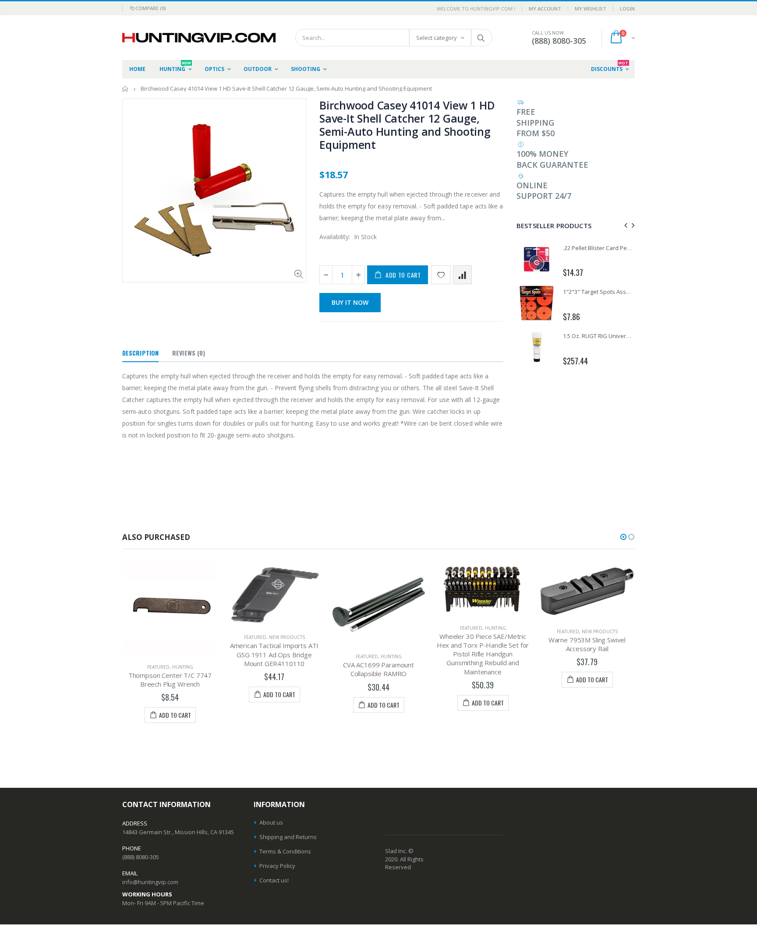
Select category (436, 38)
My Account (545, 8)
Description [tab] (140, 352)
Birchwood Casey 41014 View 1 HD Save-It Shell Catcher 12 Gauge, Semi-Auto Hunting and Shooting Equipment (407, 125)
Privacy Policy (277, 866)
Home (125, 89)
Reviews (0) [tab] (188, 352)
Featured (158, 667)
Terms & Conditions (285, 851)
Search (481, 37)
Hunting (182, 667)
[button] (623, 537)
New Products (287, 637)
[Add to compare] (462, 274)
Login (627, 8)
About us (271, 822)
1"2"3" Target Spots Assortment (605, 292)
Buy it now (350, 302)
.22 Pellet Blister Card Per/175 (601, 248)
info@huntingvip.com (150, 882)
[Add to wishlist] (441, 274)
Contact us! (274, 880)
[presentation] (624, 225)
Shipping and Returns (288, 837)
